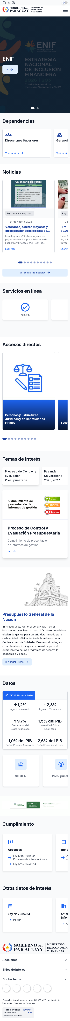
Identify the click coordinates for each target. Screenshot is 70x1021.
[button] (33, 108)
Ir (10, 69)
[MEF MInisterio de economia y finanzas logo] (23, 10)
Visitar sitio (14, 153)
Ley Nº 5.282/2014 (24, 864)
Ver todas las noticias (33, 272)
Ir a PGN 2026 (17, 662)
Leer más (10, 248)
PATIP (17, 920)
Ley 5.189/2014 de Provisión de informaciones (30, 857)
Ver (10, 551)
